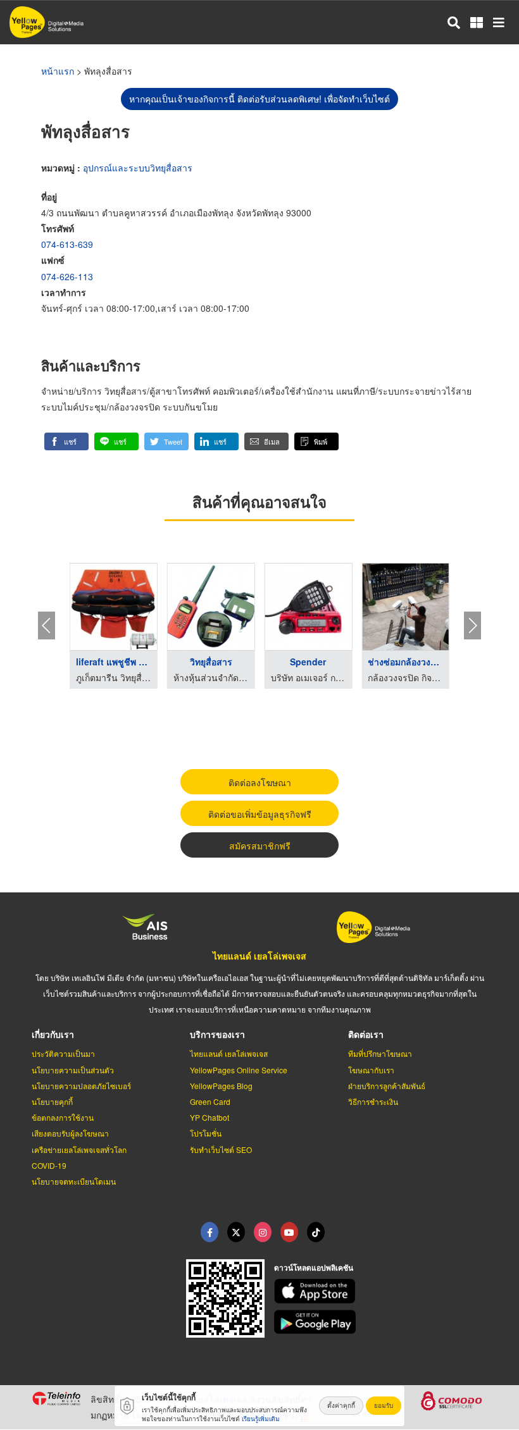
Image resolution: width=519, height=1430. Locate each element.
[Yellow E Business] (209, 1232)
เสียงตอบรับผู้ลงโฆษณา (70, 1133)
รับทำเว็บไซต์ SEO (221, 1149)
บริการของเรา (217, 1034)
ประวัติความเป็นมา (63, 1053)
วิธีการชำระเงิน (373, 1101)
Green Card (210, 1101)
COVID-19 (49, 1165)
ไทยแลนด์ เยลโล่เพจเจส (259, 955)
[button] (66, 441)
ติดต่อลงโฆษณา (259, 782)
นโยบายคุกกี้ (52, 1101)
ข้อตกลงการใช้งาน (63, 1117)
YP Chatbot (209, 1117)
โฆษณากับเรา (371, 1069)
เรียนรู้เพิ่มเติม (261, 1418)
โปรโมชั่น (206, 1133)
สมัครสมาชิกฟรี (260, 845)
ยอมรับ (383, 1405)
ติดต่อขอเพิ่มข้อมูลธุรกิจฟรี (259, 814)
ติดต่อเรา (366, 1034)
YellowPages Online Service (238, 1069)
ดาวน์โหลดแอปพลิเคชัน (313, 1267)
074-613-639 (67, 244)
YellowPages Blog (221, 1085)
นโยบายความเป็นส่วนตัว (73, 1069)
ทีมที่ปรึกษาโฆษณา (380, 1053)
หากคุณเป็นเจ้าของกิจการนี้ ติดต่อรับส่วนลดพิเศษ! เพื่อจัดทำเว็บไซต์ (259, 98)
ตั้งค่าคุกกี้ (341, 1405)
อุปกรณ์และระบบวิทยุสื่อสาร (137, 167)
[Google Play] (381, 1322)
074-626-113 (67, 276)
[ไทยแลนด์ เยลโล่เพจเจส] (236, 1232)
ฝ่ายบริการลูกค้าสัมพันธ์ (386, 1085)
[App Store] (381, 1291)
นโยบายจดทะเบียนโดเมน (74, 1181)
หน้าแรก (57, 71)
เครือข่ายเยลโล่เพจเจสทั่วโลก (79, 1149)
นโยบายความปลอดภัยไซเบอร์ (81, 1085)
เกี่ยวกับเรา (53, 1034)
